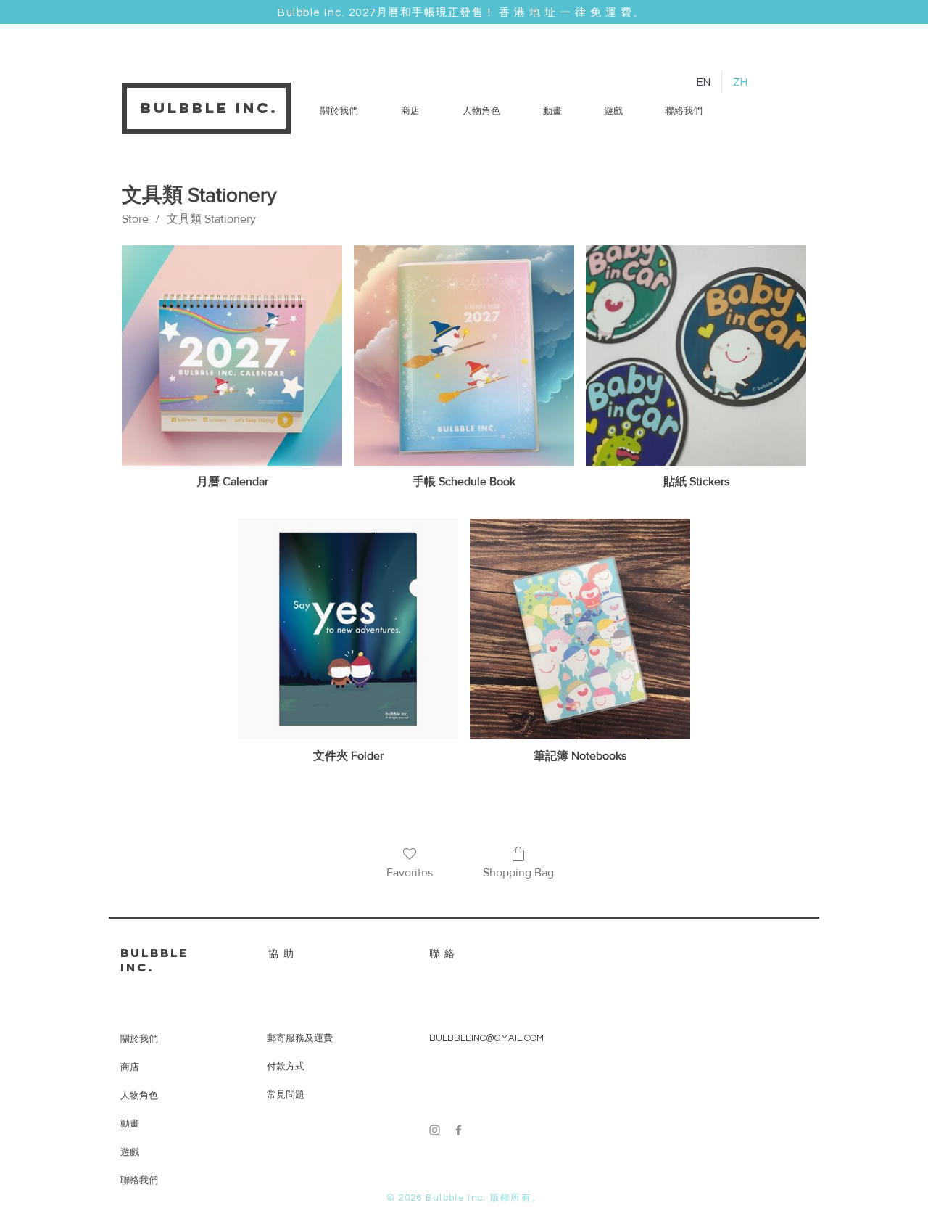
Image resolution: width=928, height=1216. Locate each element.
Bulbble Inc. (209, 108)
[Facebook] (458, 1130)
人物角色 (139, 1095)
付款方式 (285, 1066)
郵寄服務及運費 (300, 1038)
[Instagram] (435, 1130)
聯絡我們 (139, 1180)
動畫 (129, 1123)
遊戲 (129, 1151)
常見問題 (285, 1095)
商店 (129, 1066)
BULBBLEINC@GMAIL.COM (486, 1038)
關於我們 (139, 1038)
